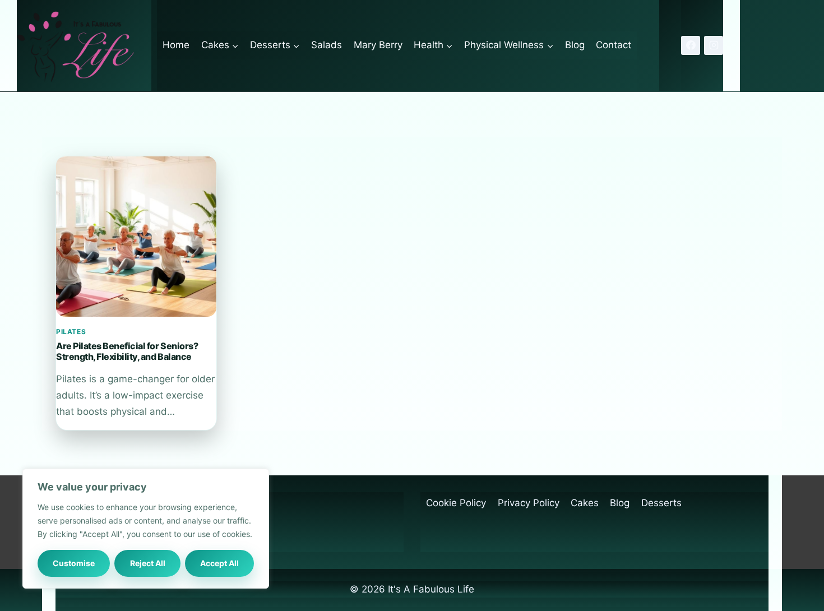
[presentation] (136, 236)
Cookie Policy (456, 502)
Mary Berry (378, 44)
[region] (145, 529)
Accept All (219, 563)
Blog (575, 44)
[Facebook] (690, 45)
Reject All (147, 563)
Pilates (71, 331)
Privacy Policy (528, 502)
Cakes (585, 502)
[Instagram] (713, 45)
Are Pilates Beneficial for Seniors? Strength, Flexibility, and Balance (127, 351)
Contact (613, 44)
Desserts (661, 502)
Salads (326, 44)
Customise (74, 563)
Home (176, 44)
